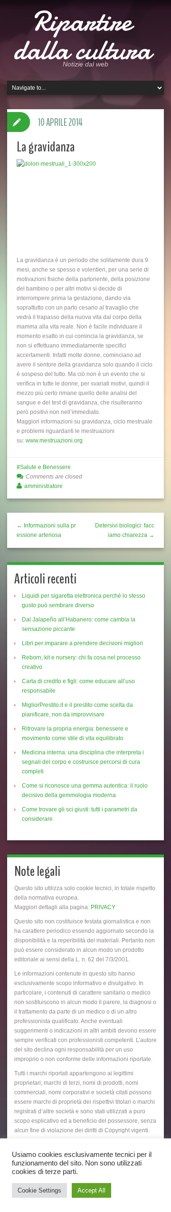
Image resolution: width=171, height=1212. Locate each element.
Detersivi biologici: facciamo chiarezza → (124, 530)
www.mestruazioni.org (54, 440)
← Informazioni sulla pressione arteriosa (46, 530)
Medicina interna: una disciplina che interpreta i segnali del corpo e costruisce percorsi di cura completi (83, 762)
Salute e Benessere (45, 467)
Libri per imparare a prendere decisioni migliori (82, 643)
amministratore (43, 486)
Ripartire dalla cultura (82, 35)
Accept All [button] (91, 1190)
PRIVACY (103, 907)
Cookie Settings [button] (39, 1190)
